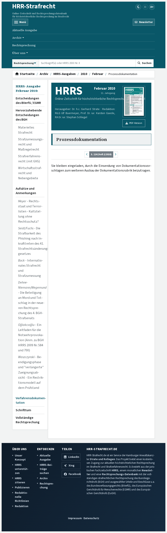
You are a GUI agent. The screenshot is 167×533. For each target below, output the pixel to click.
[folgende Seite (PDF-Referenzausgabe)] (115, 154)
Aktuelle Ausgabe (24, 30)
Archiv (44, 74)
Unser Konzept (20, 457)
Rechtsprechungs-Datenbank (120, 474)
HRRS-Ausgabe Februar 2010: (28, 88)
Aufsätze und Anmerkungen (26, 190)
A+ (152, 7)
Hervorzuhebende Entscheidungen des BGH (29, 115)
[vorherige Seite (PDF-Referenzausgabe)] (87, 154)
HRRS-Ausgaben (64, 74)
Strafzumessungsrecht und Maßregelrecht (31, 144)
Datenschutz (91, 518)
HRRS (115, 470)
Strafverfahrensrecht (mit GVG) (29, 159)
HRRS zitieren (20, 480)
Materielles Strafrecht (26, 130)
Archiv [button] (17, 38)
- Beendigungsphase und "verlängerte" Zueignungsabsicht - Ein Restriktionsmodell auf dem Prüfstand (31, 372)
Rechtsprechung (24, 45)
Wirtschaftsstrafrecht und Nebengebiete (30, 173)
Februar (97, 74)
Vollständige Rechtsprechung (28, 419)
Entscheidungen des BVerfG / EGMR (28, 100)
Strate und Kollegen (102, 459)
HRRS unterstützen (21, 469)
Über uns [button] (18, 53)
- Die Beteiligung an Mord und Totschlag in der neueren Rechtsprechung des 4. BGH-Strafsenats (31, 300)
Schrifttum (23, 410)
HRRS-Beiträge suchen (46, 469)
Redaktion (21, 506)
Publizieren (22, 487)
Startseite (27, 74)
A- (145, 7)
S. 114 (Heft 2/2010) (101, 154)
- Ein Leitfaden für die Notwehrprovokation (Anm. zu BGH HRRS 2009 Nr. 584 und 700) (31, 338)
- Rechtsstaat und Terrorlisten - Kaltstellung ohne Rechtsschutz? (30, 211)
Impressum (75, 518)
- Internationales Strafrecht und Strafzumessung (30, 268)
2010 (84, 74)
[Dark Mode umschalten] (138, 7)
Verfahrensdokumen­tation (30, 400)
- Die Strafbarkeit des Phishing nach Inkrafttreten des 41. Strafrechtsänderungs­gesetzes (31, 241)
